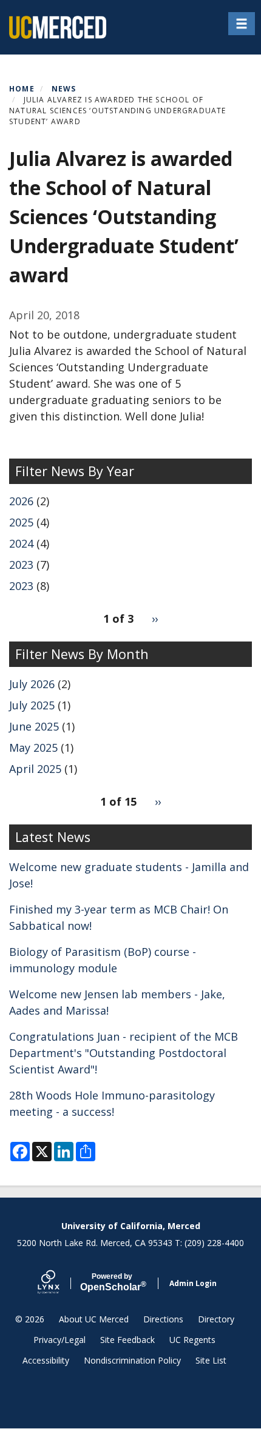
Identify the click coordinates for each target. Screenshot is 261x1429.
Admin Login (193, 1283)
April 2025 (35, 768)
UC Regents (192, 1339)
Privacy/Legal (59, 1339)
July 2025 (32, 705)
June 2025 (34, 726)
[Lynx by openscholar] (59, 1283)
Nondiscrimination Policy (132, 1360)
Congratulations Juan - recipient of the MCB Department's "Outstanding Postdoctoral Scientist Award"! (123, 1052)
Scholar (112, 1282)
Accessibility (45, 1360)
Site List (210, 1360)
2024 (21, 543)
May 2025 (33, 747)
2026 (21, 501)
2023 (21, 564)
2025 (21, 522)
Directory (216, 1319)
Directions (163, 1319)
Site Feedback (127, 1339)
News (64, 89)
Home (22, 89)
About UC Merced (94, 1319)
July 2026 (32, 684)
